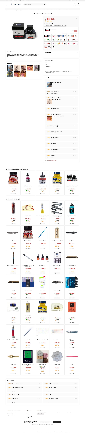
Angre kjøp (27, 417)
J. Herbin (46, 64)
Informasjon (71, 0)
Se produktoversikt (49, 25)
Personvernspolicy (29, 416)
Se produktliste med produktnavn (60, 25)
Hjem (6, 10)
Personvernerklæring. (49, 424)
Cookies (27, 415)
